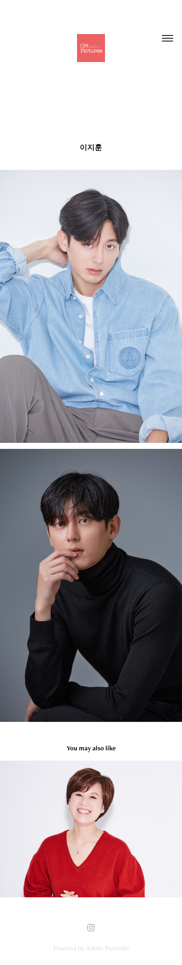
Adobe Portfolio (107, 948)
